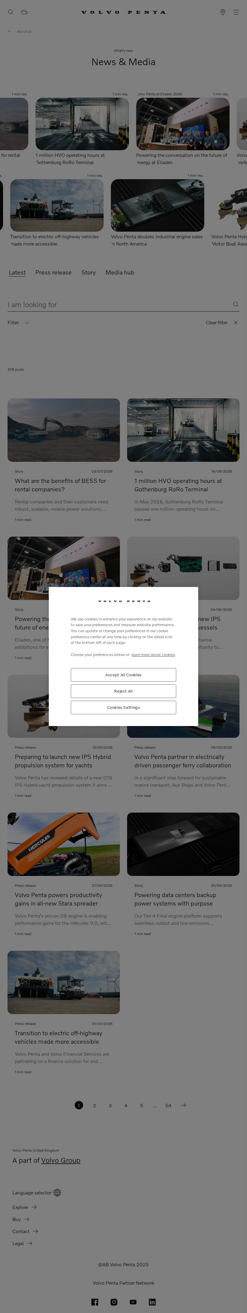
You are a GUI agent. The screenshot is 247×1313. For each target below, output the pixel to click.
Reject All (123, 691)
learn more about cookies (153, 654)
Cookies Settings (123, 707)
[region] (123, 656)
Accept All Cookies (123, 674)
